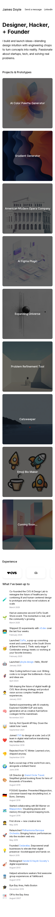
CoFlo (23, 640)
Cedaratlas (24, 845)
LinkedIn (48, 9)
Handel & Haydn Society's (35, 861)
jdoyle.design (27, 662)
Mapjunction (15, 809)
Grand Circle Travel (34, 775)
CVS (19, 735)
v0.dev (42, 628)
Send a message (33, 9)
